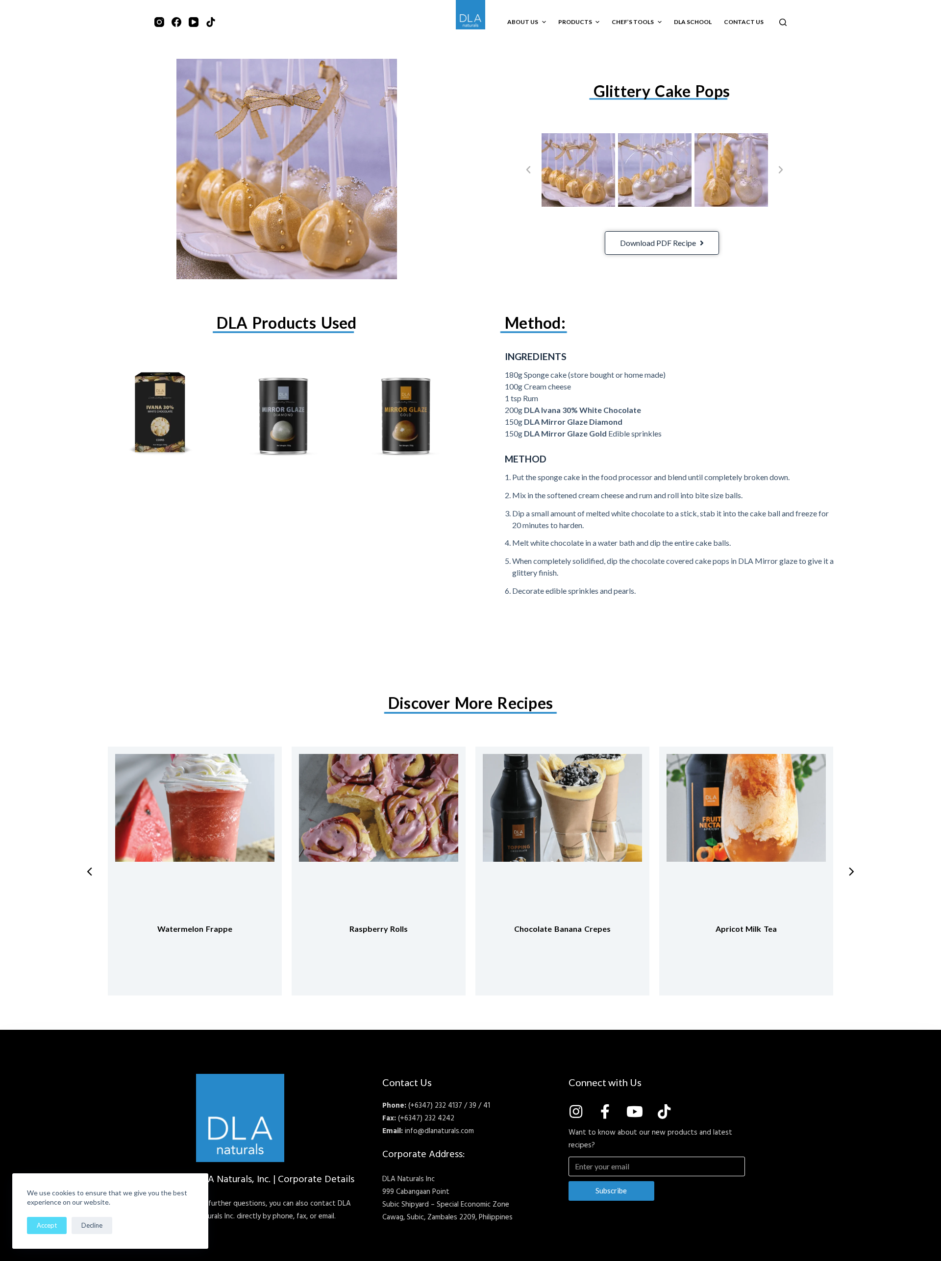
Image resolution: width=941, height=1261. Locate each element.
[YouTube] (193, 22)
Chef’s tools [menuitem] (633, 21)
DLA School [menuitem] (693, 21)
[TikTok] (211, 22)
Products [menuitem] (575, 21)
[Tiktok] (664, 1111)
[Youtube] (634, 1111)
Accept (47, 1225)
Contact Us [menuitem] (744, 21)
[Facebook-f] (605, 1111)
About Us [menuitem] (522, 21)
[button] (528, 170)
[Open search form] (783, 22)
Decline (91, 1225)
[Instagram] (159, 22)
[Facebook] (176, 22)
